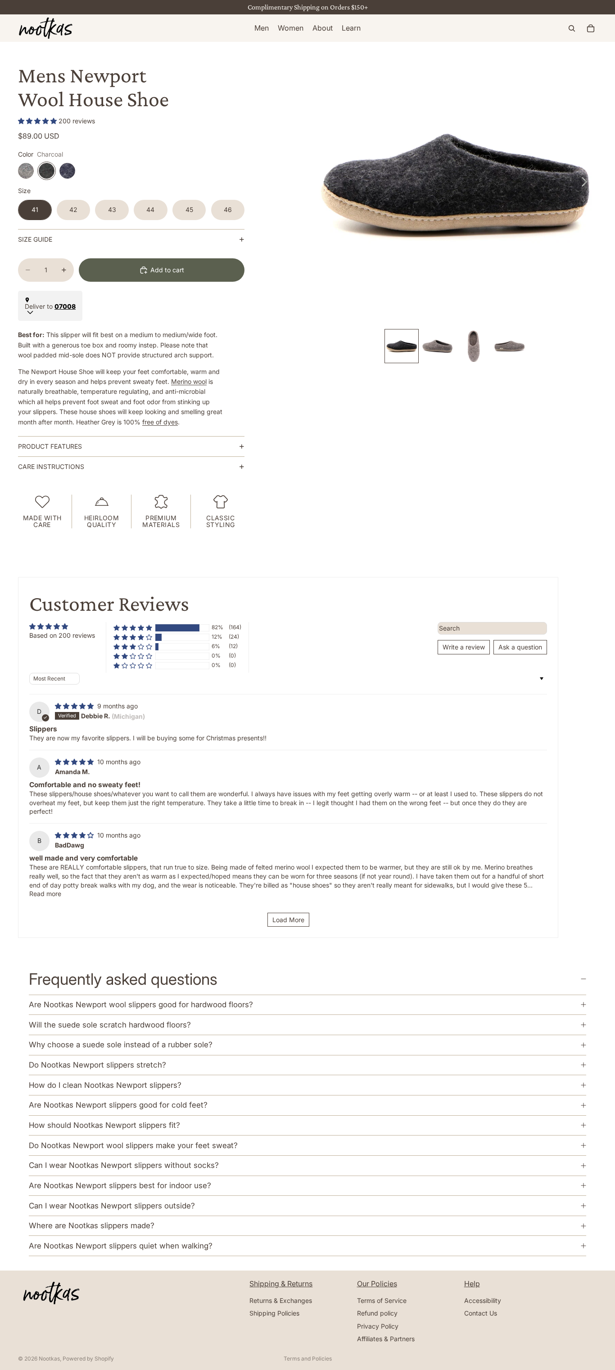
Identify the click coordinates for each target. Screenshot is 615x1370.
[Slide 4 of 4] (509, 346)
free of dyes (160, 422)
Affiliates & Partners (386, 1339)
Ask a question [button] (520, 647)
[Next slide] (587, 184)
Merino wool (189, 381)
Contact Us (480, 1313)
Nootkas (49, 1358)
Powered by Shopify (88, 1358)
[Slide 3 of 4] (473, 346)
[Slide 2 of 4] (437, 346)
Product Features (50, 446)
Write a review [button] (464, 647)
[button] (38, 121)
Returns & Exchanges (280, 1300)
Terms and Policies (308, 1358)
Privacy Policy (377, 1326)
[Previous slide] (324, 184)
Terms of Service (382, 1300)
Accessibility (482, 1300)
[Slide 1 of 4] (401, 346)
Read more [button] (45, 893)
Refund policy (377, 1313)
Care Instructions (51, 466)
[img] (75, 706)
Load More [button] (288, 920)
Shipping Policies (274, 1313)
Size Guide (35, 239)
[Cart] (591, 28)
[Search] (572, 28)
